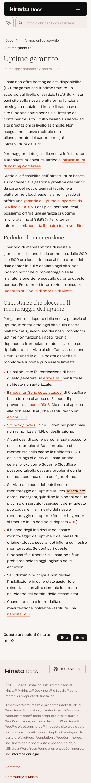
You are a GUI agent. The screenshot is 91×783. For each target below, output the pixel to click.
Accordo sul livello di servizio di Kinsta (39, 290)
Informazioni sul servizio (40, 40)
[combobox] (51, 22)
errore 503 (17, 417)
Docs (9, 40)
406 (72, 521)
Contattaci (13, 767)
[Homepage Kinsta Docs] (26, 9)
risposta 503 (18, 614)
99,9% (27, 206)
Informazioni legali (25, 754)
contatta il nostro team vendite (55, 225)
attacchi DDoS (37, 404)
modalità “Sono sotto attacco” (36, 392)
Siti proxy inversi (21, 425)
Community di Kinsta (21, 777)
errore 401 (52, 378)
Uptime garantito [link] (18, 48)
